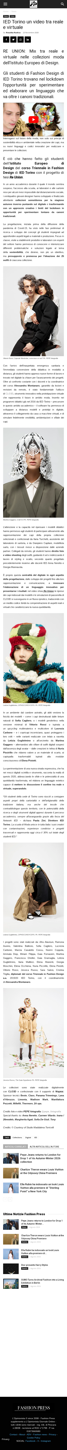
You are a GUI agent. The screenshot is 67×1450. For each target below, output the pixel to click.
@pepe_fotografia (51, 1111)
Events (24, 1242)
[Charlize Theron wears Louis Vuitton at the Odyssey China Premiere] (11, 1173)
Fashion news (40, 1434)
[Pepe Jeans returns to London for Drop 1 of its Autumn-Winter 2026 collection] (11, 1158)
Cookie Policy (33, 1437)
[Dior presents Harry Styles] (11, 1268)
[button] (62, 4)
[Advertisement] (26, 1340)
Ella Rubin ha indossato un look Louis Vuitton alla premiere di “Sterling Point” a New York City (42, 1188)
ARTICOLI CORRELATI (15, 1147)
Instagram (46, 1441)
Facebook (30, 1441)
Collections (17, 1137)
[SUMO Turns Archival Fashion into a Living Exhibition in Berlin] (11, 1283)
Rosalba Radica (13, 32)
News (14, 11)
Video (12, 16)
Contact (13, 1434)
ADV (29, 1434)
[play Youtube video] (33, 119)
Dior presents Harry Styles (34, 1265)
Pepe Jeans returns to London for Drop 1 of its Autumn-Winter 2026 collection (40, 1158)
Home (6, 11)
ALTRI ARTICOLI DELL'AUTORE (44, 1147)
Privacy (52, 1434)
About (22, 1434)
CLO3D (9, 393)
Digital (28, 1137)
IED (35, 1137)
